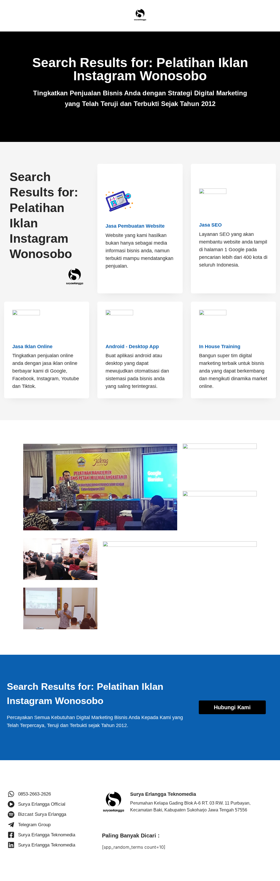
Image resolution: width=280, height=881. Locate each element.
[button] (232, 707)
